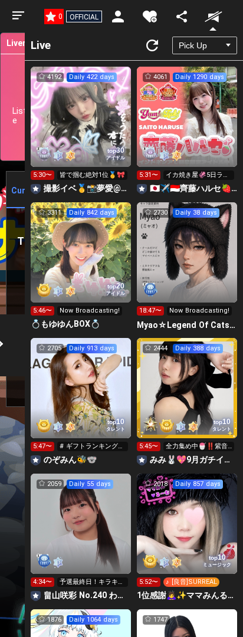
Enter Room (81, 127)
